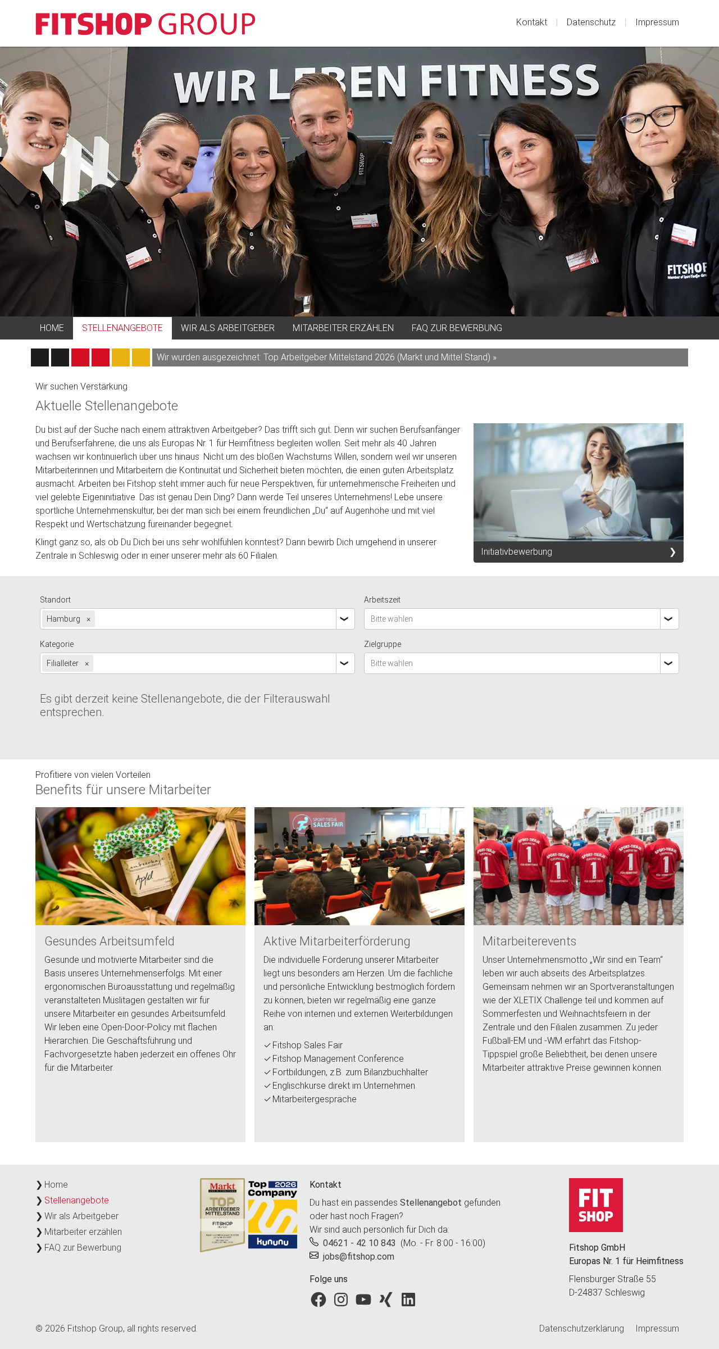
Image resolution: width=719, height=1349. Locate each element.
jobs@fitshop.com (358, 1256)
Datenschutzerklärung (581, 1328)
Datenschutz (591, 22)
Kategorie (57, 644)
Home (52, 328)
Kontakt (531, 22)
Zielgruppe (382, 644)
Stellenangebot (431, 1202)
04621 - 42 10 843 (359, 1243)
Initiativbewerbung (516, 551)
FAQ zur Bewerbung (457, 328)
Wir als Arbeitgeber (228, 328)
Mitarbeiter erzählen (343, 328)
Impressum (657, 22)
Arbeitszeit (382, 599)
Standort (55, 599)
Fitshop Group (95, 1328)
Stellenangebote (122, 328)
